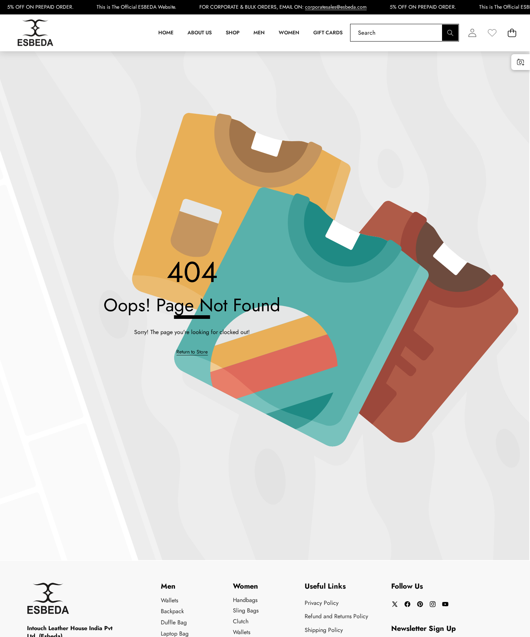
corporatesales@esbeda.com (336, 6)
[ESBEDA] (35, 32)
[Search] (450, 33)
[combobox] (404, 33)
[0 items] (512, 33)
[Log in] (472, 33)
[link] (492, 33)
